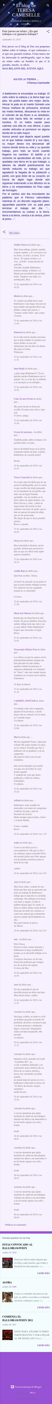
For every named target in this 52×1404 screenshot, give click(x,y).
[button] (48, 32)
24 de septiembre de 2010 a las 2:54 (30, 873)
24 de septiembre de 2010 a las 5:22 (30, 930)
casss (16, 984)
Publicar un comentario (15, 1224)
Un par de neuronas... (24, 431)
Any (16, 881)
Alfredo (17, 800)
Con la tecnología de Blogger (27, 1386)
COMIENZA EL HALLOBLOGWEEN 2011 (17, 1318)
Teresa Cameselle (22, 477)
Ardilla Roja (19, 570)
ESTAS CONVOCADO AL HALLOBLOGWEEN (17, 1246)
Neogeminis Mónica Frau (25, 649)
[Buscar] (48, 5)
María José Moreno (22, 613)
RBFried (32, 1393)
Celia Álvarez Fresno (23, 398)
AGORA (7, 1282)
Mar (16, 736)
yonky (16, 842)
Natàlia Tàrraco (21, 244)
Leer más (43, 1273)
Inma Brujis (19, 368)
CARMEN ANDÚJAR (25, 700)
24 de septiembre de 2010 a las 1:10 (30, 833)
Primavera (18, 332)
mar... (16, 939)
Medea (17, 295)
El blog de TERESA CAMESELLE (26, 10)
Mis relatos (14, 232)
